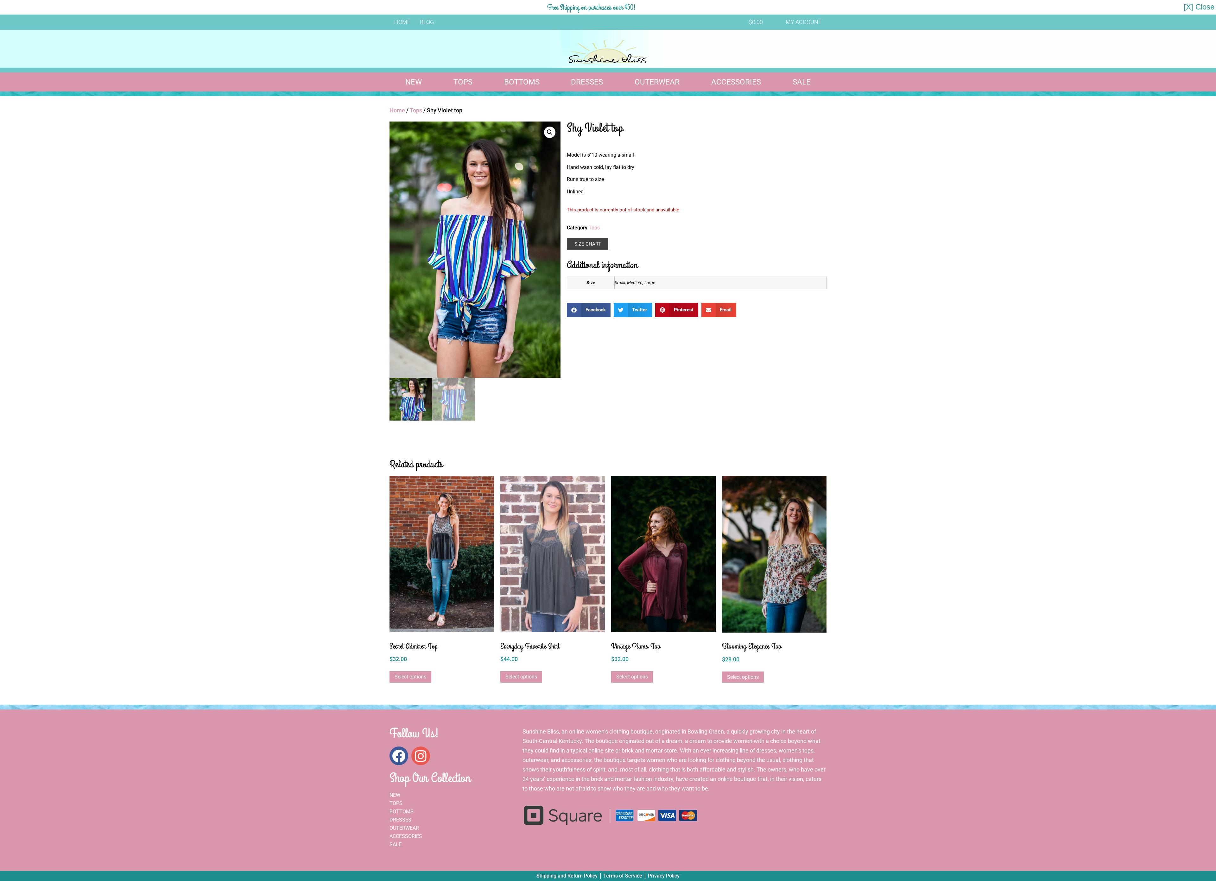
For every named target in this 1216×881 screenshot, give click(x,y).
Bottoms (522, 82)
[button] (549, 132)
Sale (802, 82)
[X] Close (1199, 7)
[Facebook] (399, 756)
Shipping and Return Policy (567, 876)
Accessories (736, 82)
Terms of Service (622, 876)
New (413, 82)
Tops (462, 82)
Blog (427, 22)
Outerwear (657, 82)
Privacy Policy (664, 876)
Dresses (587, 82)
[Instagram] (420, 756)
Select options (410, 677)
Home (402, 22)
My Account (804, 22)
